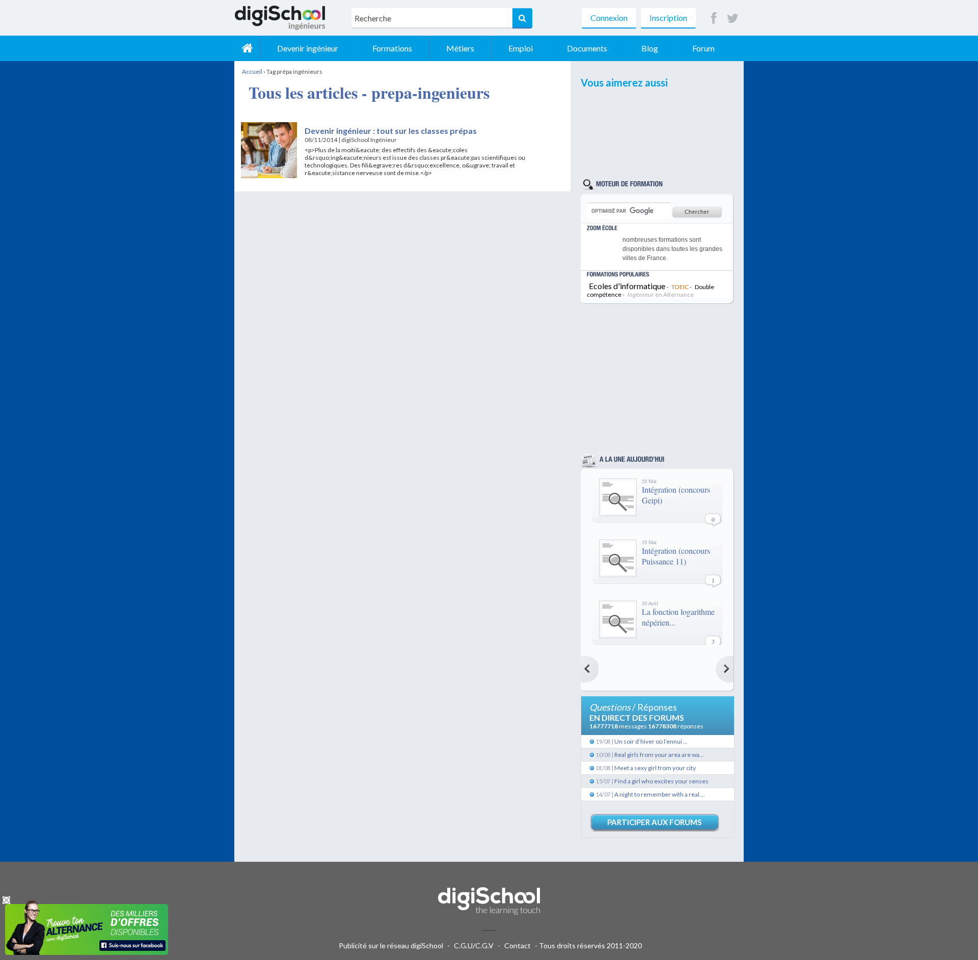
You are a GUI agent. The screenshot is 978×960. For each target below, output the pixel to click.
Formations (392, 48)
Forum (703, 48)
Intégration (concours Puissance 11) (676, 556)
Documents (587, 48)
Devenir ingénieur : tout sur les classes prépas (391, 130)
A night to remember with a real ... (659, 794)
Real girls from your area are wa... (659, 754)
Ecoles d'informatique (627, 286)
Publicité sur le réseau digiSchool (391, 945)
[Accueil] (247, 48)
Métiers (460, 48)
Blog (649, 48)
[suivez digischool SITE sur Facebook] (714, 18)
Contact (517, 945)
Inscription (668, 17)
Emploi (520, 48)
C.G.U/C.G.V (474, 945)
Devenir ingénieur (307, 48)
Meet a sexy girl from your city (655, 768)
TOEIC (680, 287)
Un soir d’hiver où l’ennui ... (651, 741)
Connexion (609, 17)
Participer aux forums (654, 822)
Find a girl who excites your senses (661, 781)
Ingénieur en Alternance (661, 294)
